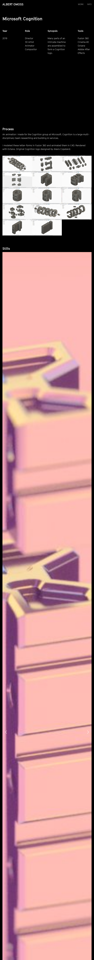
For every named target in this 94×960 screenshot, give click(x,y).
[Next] (87, 732)
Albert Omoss (12, 4)
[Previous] (6, 732)
